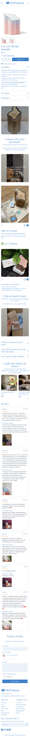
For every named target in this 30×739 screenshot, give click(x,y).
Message (4, 662)
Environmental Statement (5, 713)
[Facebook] (2, 730)
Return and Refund (21, 704)
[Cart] (28, 3)
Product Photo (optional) (9, 674)
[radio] (3, 659)
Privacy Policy (19, 707)
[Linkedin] (9, 730)
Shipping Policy (20, 711)
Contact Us (19, 702)
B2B (2, 711)
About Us (3, 702)
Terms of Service (20, 709)
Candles (3, 707)
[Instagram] (5, 730)
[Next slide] (27, 225)
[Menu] (2, 3)
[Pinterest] (7, 730)
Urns (2, 704)
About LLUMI (4, 709)
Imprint (18, 713)
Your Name (5, 646)
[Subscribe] (27, 724)
